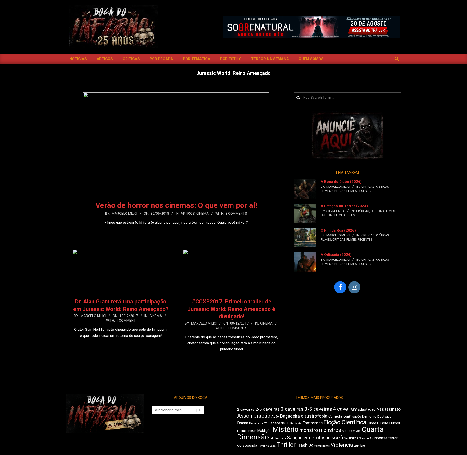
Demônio (369, 416)
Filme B (373, 423)
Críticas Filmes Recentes (352, 191)
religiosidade (278, 438)
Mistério (285, 429)
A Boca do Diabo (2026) (341, 181)
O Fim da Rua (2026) (338, 230)
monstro (308, 430)
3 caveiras (292, 409)
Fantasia (296, 423)
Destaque (384, 416)
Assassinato (389, 409)
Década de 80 (279, 423)
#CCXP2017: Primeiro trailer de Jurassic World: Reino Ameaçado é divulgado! (231, 309)
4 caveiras (345, 409)
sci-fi (337, 438)
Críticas (368, 186)
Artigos (188, 213)
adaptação (367, 409)
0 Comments (236, 328)
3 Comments (236, 213)
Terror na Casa (267, 445)
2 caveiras (245, 409)
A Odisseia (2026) (336, 254)
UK (311, 445)
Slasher (364, 438)
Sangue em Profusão (309, 438)
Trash (302, 445)
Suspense (378, 438)
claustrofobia (314, 416)
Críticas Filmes (383, 211)
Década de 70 (258, 423)
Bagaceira (290, 416)
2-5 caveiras (267, 409)
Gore (384, 423)
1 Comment (126, 320)
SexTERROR (351, 438)
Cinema (202, 213)
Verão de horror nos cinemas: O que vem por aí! (176, 205)
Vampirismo (322, 445)
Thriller (286, 444)
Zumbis (359, 445)
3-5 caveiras (318, 409)
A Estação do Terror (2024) (344, 206)
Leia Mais (176, 232)
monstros (330, 430)
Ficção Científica (344, 422)
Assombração (253, 416)
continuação (352, 416)
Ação (275, 416)
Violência (342, 445)
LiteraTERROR (246, 431)
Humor (394, 423)
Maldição (264, 430)
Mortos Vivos (351, 431)
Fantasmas (313, 423)
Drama (242, 423)
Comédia (335, 416)
